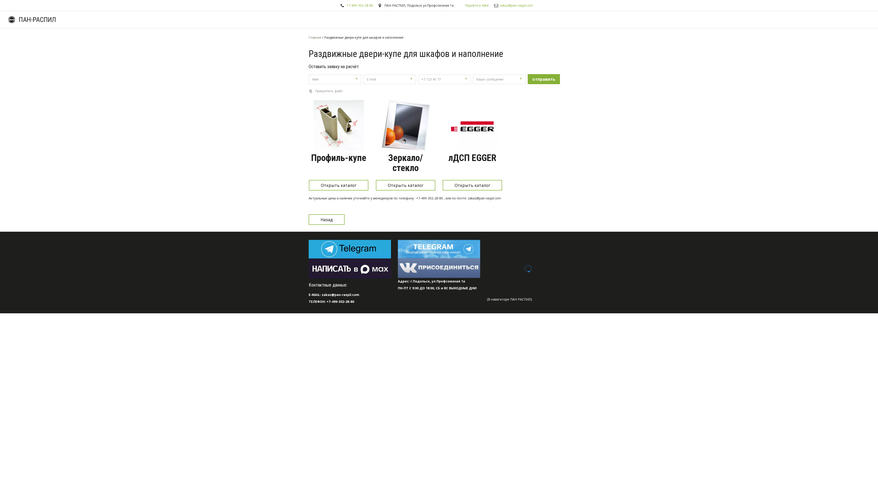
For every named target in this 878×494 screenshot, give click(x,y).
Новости (759, 19)
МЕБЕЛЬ (842, 19)
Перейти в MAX (477, 5)
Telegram (661, 19)
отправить (543, 79)
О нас (737, 19)
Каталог (686, 19)
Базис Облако (787, 19)
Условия (712, 19)
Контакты (816, 19)
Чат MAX (637, 19)
